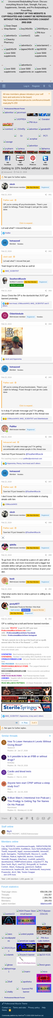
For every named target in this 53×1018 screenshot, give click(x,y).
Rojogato (13, 859)
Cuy (3, 846)
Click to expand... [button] (27, 223)
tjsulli (3, 854)
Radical (13, 856)
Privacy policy (34, 1008)
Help (44, 1008)
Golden (10, 774)
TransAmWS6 (14, 849)
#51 (50, 619)
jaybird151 (40, 859)
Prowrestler (6, 872)
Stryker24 (11, 748)
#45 (50, 377)
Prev (25, 723)
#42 (50, 251)
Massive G (35, 854)
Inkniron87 (44, 851)
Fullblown (5, 856)
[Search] (49, 86)
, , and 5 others (23, 463)
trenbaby (10, 763)
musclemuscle (7, 869)
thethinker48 (35, 869)
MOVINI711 (10, 846)
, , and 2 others (24, 716)
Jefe (27, 869)
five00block (25, 849)
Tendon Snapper (28, 872)
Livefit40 (31, 859)
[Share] (46, 194)
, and (27, 419)
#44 (50, 324)
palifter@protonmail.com (32, 459)
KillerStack (22, 859)
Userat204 (38, 856)
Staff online (7, 826)
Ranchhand (12, 808)
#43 (50, 291)
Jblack (11, 867)
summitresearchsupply (25, 846)
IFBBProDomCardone (23, 862)
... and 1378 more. (8, 875)
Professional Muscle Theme (15, 1004)
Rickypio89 (31, 864)
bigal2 (20, 851)
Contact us (6, 1008)
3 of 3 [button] (34, 723)
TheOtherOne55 (23, 854)
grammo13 (29, 867)
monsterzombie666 (31, 851)
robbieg (4, 849)
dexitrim (30, 856)
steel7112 (21, 864)
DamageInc (11, 854)
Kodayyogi (20, 867)
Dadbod (38, 867)
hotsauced (8, 172)
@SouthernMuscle (34, 454)
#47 (50, 482)
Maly (9, 789)
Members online (9, 841)
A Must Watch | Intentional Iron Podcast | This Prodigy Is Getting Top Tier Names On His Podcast (28, 801)
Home (4, 1010)
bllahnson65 (46, 903)
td (37, 864)
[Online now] (7, 431)
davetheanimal (7, 862)
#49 (50, 555)
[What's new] (44, 86)
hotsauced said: (9, 442)
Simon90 (5, 859)
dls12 (14, 872)
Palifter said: (8, 200)
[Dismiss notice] (49, 94)
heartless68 (19, 869)
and (13, 359)
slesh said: (7, 257)
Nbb (18, 872)
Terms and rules (19, 1008)
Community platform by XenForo (23, 1015)
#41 (50, 195)
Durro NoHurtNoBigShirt (41, 849)
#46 (50, 437)
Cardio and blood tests (19, 771)
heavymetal (45, 869)
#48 (50, 523)
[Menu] (4, 86)
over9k (44, 854)
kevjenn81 (12, 851)
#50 (50, 589)
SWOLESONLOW (43, 846)
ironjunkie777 (38, 862)
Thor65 (4, 851)
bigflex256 (21, 856)
